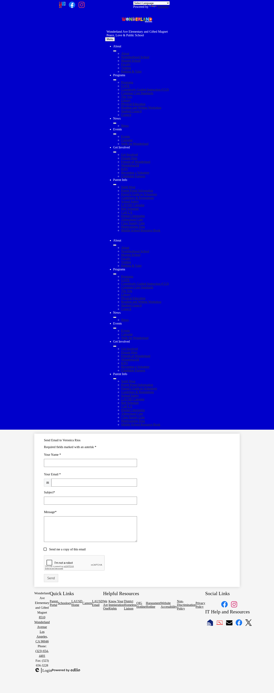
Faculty (126, 64)
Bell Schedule (130, 208)
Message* (50, 512)
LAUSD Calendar (132, 205)
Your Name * (52, 454)
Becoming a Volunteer (135, 172)
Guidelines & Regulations (137, 198)
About (125, 53)
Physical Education (133, 104)
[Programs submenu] (114, 79)
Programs (127, 82)
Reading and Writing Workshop (141, 107)
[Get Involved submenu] (114, 152)
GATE (125, 86)
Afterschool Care (132, 219)
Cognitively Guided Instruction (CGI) (145, 89)
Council (126, 115)
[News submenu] (114, 123)
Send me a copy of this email (67, 549)
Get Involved (129, 154)
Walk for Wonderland (134, 143)
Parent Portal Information (137, 190)
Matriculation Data (133, 226)
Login (43, 670)
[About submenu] (114, 51)
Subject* (49, 492)
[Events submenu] (114, 134)
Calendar (127, 140)
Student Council (131, 111)
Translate (163, 6)
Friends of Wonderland (135, 161)
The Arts (126, 96)
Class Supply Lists (133, 223)
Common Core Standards (137, 93)
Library (126, 100)
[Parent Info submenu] (114, 184)
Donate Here (129, 158)
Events (125, 136)
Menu (110, 39)
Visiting (126, 68)
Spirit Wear (128, 187)
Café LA (126, 212)
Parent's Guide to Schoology (139, 194)
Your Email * (52, 474)
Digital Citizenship (133, 216)
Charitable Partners (133, 176)
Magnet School (130, 60)
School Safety (130, 201)
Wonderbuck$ (130, 165)
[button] (114, 245)
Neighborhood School (135, 57)
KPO (124, 169)
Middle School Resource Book (140, 230)
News (125, 125)
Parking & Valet (131, 71)
